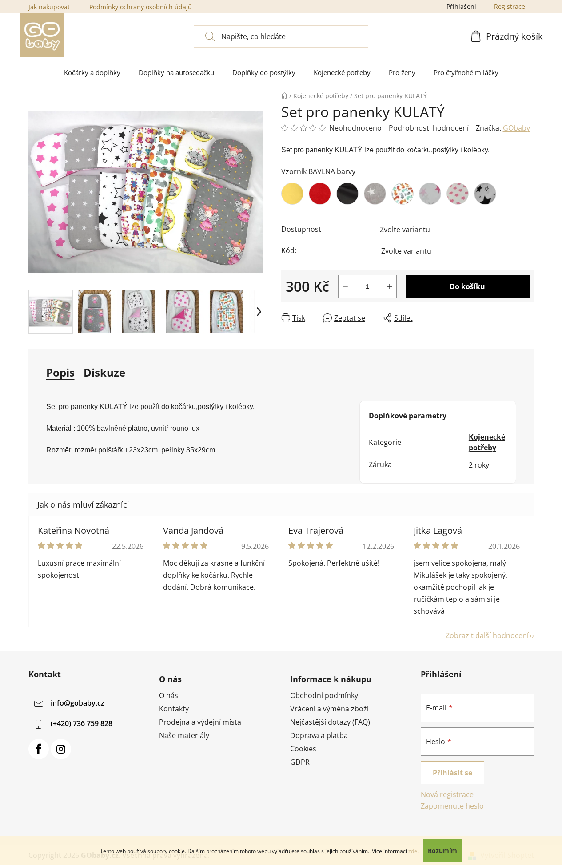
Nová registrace (447, 794)
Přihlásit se (452, 773)
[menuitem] (92, 72)
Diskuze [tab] (104, 372)
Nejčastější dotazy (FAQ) (330, 722)
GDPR (300, 762)
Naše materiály (184, 735)
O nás (168, 695)
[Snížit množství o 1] (345, 286)
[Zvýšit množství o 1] (389, 286)
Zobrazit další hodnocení (487, 635)
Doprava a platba (319, 735)
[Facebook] (38, 749)
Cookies (303, 749)
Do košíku (467, 286)
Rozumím (442, 850)
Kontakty (174, 709)
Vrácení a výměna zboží (329, 709)
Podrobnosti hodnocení (429, 128)
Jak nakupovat (49, 7)
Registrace (509, 6)
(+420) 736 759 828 (81, 723)
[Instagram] (61, 749)
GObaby (516, 128)
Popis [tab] (60, 372)
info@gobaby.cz (77, 703)
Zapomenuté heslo (452, 806)
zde (412, 851)
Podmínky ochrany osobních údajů (140, 7)
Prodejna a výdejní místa (200, 722)
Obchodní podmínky (324, 695)
